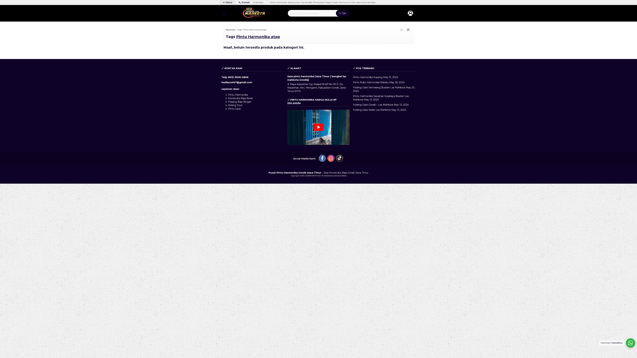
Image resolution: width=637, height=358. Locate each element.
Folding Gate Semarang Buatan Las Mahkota (379, 87)
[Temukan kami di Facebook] (322, 159)
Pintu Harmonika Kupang (368, 77)
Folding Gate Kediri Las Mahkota (372, 109)
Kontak (245, 2)
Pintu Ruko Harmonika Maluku (371, 82)
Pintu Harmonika (238, 94)
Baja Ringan (244, 101)
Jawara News (340, 176)
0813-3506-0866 (238, 77)
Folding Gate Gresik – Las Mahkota (373, 104)
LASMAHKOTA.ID (312, 176)
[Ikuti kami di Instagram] (330, 159)
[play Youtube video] (318, 127)
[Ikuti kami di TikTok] (339, 159)
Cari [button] (343, 13)
